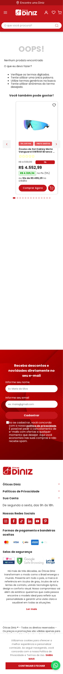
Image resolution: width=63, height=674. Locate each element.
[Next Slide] (56, 144)
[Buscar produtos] (58, 26)
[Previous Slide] (7, 144)
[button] (14, 198)
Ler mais (31, 609)
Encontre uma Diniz (32, 2)
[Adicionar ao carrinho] (51, 188)
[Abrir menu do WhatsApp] (55, 665)
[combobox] (31, 25)
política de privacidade (41, 425)
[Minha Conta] (46, 13)
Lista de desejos (54, 13)
